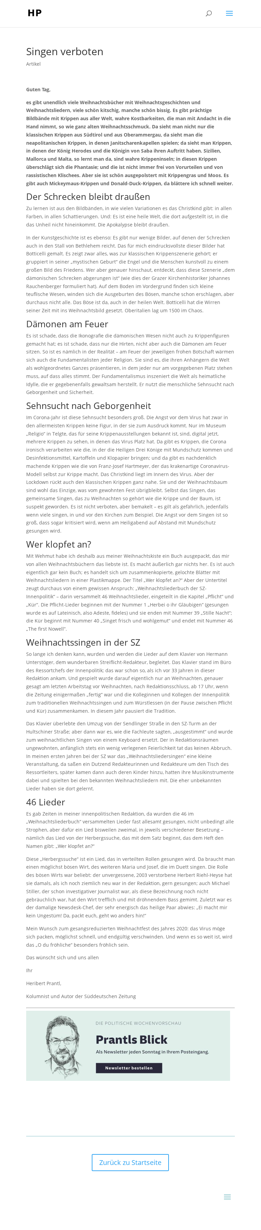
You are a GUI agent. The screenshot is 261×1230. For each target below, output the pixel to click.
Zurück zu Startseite (130, 1162)
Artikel (33, 64)
